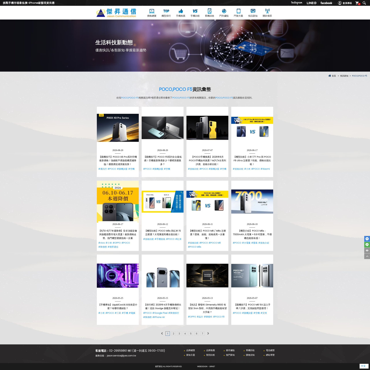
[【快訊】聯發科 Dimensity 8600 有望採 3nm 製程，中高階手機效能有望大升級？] (207, 276)
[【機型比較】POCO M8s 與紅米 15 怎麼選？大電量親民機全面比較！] (163, 202)
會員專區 (347, 3)
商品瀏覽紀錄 (367, 250)
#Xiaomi (265, 168)
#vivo (101, 242)
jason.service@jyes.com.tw (121, 355)
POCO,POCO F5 (176, 89)
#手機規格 (160, 239)
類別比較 (210, 354)
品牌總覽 (190, 350)
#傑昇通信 (113, 246)
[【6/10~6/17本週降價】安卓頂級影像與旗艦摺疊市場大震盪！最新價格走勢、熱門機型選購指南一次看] (118, 202)
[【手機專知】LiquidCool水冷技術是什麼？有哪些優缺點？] (118, 276)
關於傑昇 (267, 16)
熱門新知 (230, 354)
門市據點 (224, 16)
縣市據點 (230, 350)
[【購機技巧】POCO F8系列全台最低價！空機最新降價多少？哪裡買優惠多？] (163, 128)
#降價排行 (173, 312)
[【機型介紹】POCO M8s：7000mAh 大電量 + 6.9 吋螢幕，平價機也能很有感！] (252, 202)
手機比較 (195, 16)
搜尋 (364, 3)
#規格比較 (193, 168)
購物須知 (250, 354)
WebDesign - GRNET (206, 366)
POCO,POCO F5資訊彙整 (121, 16)
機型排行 (166, 16)
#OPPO (117, 242)
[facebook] (326, 3)
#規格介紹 (263, 242)
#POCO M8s (194, 246)
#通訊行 (102, 168)
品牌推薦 (210, 350)
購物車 (359, 4)
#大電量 (246, 242)
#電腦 (132, 312)
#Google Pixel (160, 312)
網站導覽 (270, 354)
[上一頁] (162, 333)
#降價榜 (102, 246)
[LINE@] (311, 3)
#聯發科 (208, 316)
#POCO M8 (215, 242)
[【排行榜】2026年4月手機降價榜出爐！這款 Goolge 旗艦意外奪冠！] (163, 276)
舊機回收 (209, 16)
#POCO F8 (218, 316)
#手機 (125, 312)
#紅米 (178, 239)
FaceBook (367, 238)
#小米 (247, 168)
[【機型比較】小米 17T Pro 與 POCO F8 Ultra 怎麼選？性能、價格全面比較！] (252, 128)
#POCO (112, 168)
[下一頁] (208, 333)
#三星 (118, 312)
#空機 (131, 168)
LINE (367, 245)
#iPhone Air (158, 317)
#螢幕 (254, 242)
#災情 (263, 312)
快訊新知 (253, 16)
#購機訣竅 (122, 168)
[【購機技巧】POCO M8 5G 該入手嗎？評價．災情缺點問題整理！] (252, 276)
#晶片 (200, 316)
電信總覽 (270, 350)
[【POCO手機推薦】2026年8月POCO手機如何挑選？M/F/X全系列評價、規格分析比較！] (207, 128)
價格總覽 (151, 16)
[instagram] (297, 3)
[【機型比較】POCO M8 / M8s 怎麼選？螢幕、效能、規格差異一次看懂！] (207, 202)
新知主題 (190, 354)
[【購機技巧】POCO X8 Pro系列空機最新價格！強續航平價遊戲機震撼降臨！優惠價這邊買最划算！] (118, 128)
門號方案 (238, 16)
